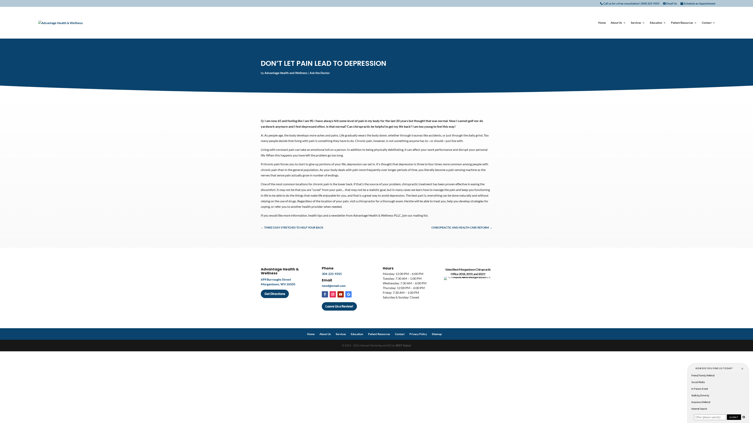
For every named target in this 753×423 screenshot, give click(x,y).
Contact (706, 22)
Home (602, 22)
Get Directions (275, 294)
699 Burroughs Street (276, 279)
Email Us (671, 3)
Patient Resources (682, 22)
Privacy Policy (418, 334)
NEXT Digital (403, 345)
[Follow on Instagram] (333, 294)
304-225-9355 (332, 274)
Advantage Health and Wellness (286, 73)
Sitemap (437, 334)
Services (636, 22)
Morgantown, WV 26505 (278, 284)
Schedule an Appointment (699, 3)
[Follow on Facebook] (325, 294)
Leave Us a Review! (339, 306)
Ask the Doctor (320, 73)
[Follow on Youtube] (340, 294)
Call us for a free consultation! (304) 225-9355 (631, 3)
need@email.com (334, 285)
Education (656, 22)
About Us (616, 22)
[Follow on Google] (348, 294)
